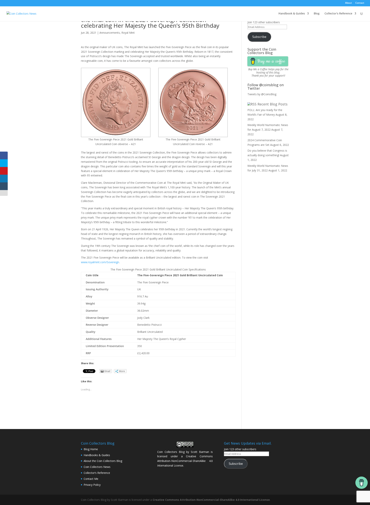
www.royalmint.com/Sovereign (100, 262)
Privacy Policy (92, 485)
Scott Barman (200, 452)
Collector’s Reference (338, 13)
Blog (317, 13)
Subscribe (259, 37)
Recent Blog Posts (272, 104)
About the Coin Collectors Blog (103, 461)
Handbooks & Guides (97, 455)
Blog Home (91, 449)
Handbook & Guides (291, 13)
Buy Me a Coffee (257, 69)
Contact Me (91, 479)
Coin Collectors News (97, 467)
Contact (359, 3)
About (348, 3)
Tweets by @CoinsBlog (261, 94)
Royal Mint (128, 32)
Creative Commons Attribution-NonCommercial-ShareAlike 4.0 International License (185, 460)
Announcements (109, 32)
